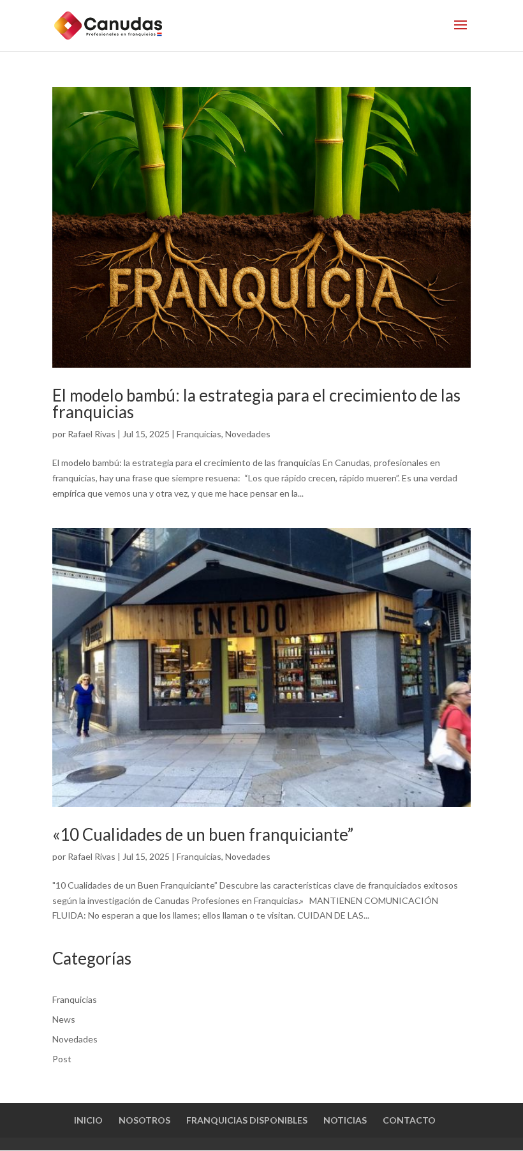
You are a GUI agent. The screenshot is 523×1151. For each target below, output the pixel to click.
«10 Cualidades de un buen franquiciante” (202, 834)
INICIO (88, 1120)
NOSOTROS (144, 1120)
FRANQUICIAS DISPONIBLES (246, 1120)
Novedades (247, 433)
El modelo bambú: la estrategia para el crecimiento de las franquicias (256, 403)
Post (61, 1058)
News (63, 1019)
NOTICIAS (345, 1120)
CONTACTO (409, 1120)
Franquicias (199, 433)
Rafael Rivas (91, 433)
